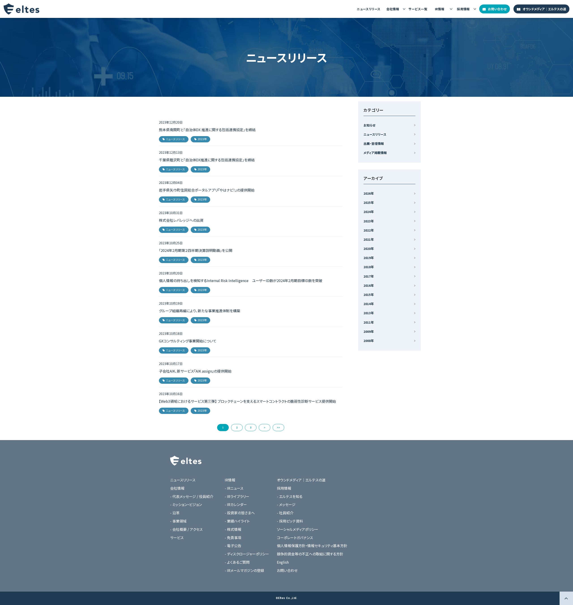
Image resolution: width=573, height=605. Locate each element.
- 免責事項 (233, 537)
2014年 (368, 303)
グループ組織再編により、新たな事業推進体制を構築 (199, 310)
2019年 (368, 257)
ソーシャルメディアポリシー (297, 529)
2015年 (368, 294)
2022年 (368, 230)
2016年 (368, 285)
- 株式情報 (233, 529)
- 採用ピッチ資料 (290, 521)
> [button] (264, 427)
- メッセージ (286, 504)
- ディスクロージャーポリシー (247, 554)
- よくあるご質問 (237, 562)
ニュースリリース (368, 9)
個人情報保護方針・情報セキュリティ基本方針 (312, 545)
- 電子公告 (233, 545)
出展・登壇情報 (373, 143)
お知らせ (369, 125)
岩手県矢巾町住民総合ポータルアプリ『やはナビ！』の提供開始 (206, 190)
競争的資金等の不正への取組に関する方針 (310, 554)
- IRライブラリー (237, 496)
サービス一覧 (417, 9)
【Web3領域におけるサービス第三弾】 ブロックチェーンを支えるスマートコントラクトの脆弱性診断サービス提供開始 (247, 401)
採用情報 (463, 9)
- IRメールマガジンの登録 (244, 570)
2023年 (202, 139)
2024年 (368, 211)
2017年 (368, 276)
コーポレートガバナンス (295, 537)
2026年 (368, 193)
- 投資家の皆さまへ (240, 512)
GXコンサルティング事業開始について (187, 341)
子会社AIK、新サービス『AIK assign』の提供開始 (195, 371)
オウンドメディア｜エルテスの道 (544, 9)
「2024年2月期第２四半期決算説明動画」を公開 (195, 250)
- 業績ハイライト (237, 521)
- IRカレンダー (236, 504)
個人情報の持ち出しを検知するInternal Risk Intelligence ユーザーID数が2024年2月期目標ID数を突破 (240, 280)
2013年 (368, 313)
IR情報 (440, 9)
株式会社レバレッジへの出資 (181, 220)
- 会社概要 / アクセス (186, 529)
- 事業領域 (178, 521)
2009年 (368, 331)
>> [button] (278, 427)
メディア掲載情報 (375, 152)
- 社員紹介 (285, 512)
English (283, 562)
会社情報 (392, 9)
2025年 (368, 202)
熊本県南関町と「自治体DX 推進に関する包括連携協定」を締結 (207, 129)
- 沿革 (175, 512)
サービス (177, 537)
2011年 (368, 322)
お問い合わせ (497, 9)
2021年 (368, 239)
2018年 (368, 267)
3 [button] (250, 427)
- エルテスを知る (289, 496)
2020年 (368, 248)
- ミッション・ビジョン (186, 504)
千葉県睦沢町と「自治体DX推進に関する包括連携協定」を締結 (207, 159)
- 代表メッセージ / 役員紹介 (191, 496)
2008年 (368, 340)
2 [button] (236, 427)
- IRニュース (234, 488)
